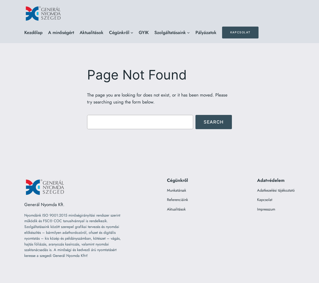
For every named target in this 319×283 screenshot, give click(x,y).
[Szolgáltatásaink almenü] (188, 32)
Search (214, 122)
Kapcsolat (240, 32)
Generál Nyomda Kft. (44, 204)
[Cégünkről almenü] (132, 32)
